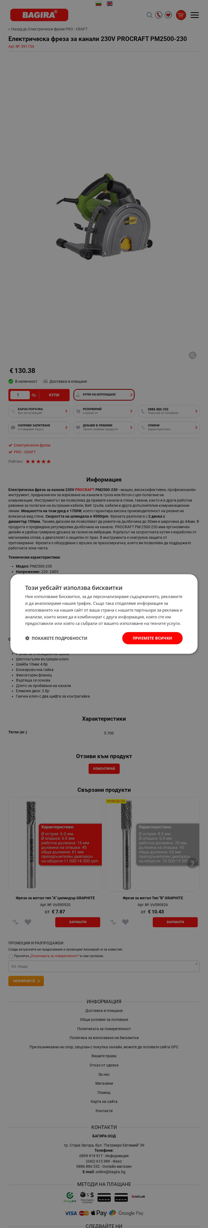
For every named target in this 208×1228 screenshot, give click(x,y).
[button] (56, 638)
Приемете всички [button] (153, 638)
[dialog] (103, 614)
